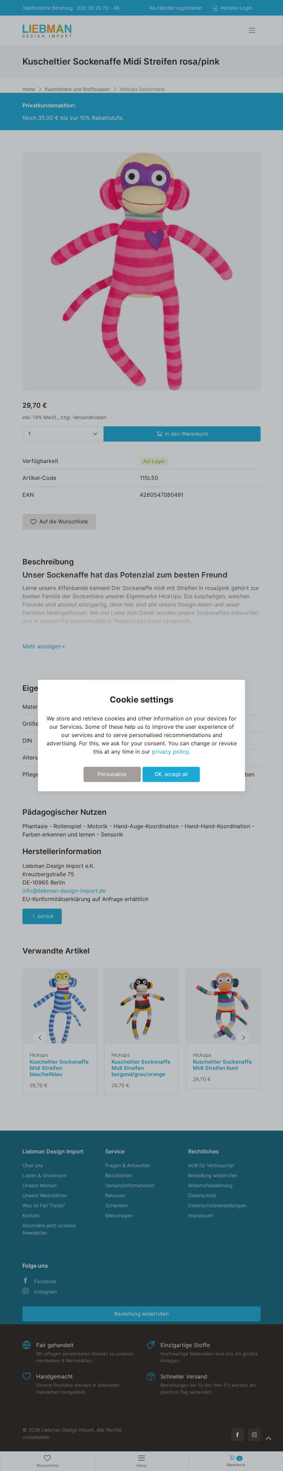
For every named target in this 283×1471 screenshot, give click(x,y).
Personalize (112, 774)
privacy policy (170, 751)
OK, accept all (171, 774)
